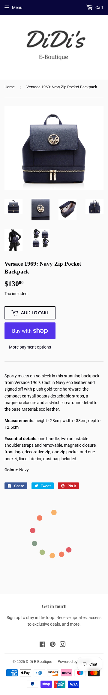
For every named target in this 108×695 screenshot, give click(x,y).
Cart (99, 7)
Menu (17, 7)
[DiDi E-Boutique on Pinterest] (53, 645)
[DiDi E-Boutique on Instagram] (63, 645)
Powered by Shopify (74, 661)
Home (9, 87)
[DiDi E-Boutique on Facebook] (42, 645)
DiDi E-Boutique (39, 661)
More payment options (30, 347)
